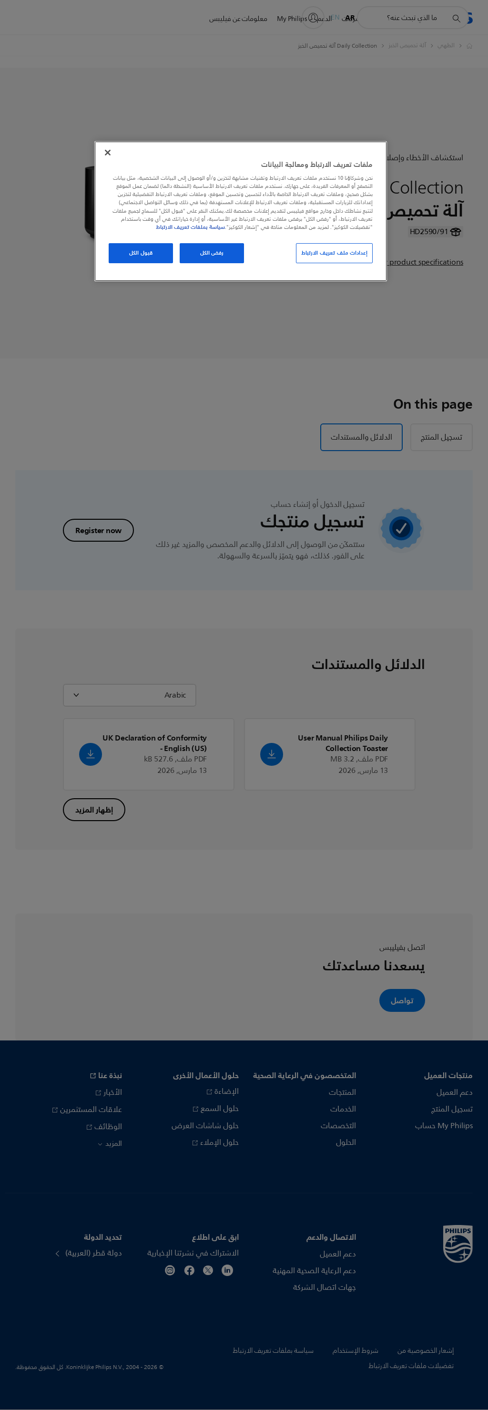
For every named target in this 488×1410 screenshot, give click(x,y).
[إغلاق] (107, 152)
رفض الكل (212, 252)
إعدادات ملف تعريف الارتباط (334, 252)
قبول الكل (140, 252)
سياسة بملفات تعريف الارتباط (190, 227)
